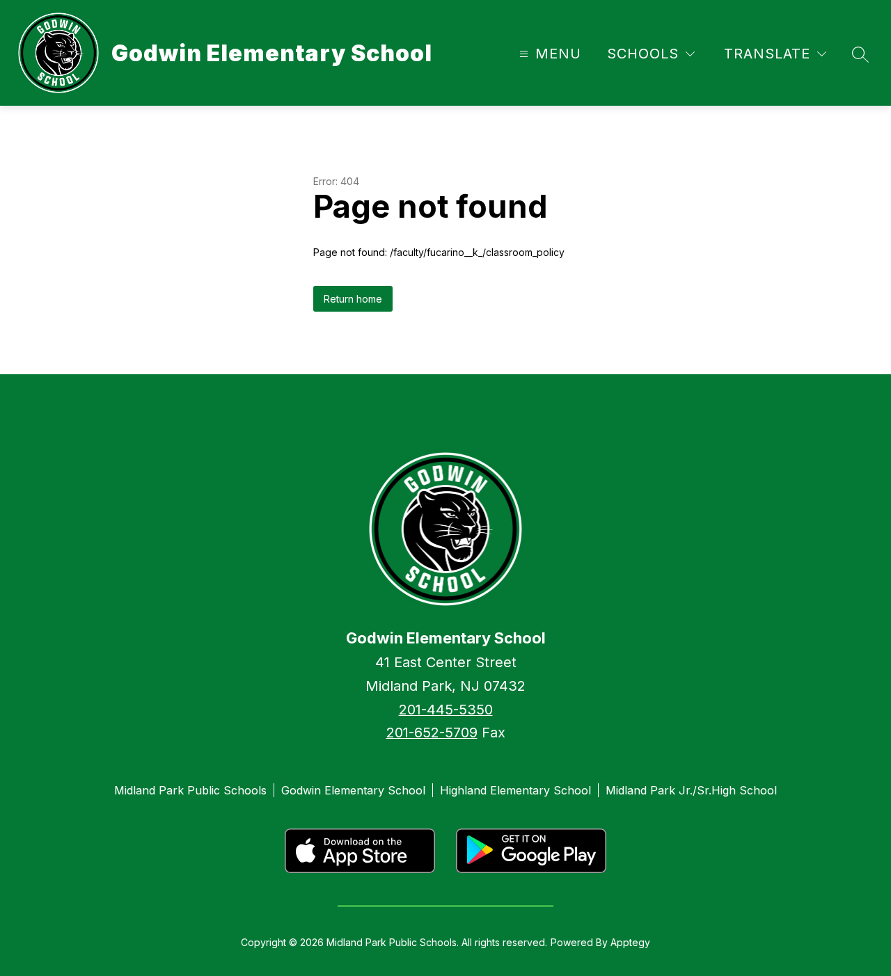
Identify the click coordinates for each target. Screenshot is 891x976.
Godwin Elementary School (353, 790)
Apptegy (630, 942)
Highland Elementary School (515, 790)
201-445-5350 (446, 709)
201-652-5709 (432, 732)
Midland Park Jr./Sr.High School (691, 790)
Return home (353, 299)
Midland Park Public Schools (190, 790)
